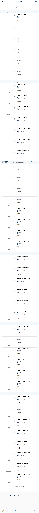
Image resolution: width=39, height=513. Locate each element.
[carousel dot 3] (9, 216)
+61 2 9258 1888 (34, 11)
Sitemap (23, 510)
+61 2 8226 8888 (34, 252)
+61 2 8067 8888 (34, 393)
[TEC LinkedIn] (6, 495)
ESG (14, 499)
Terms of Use (13, 510)
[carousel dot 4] (9, 114)
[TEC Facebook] (2, 495)
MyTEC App (3, 504)
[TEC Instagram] (10, 495)
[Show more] (2, 1)
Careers (3, 501)
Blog (26, 499)
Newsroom (27, 501)
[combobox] (33, 5)
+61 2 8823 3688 (34, 161)
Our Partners (3, 502)
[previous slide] (3, 19)
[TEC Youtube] (14, 495)
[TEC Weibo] (19, 495)
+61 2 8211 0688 (34, 322)
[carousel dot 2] (8, 114)
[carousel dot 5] (9, 471)
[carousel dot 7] (10, 471)
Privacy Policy (7, 510)
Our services (4, 507)
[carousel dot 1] (8, 92)
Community (15, 501)
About (2, 499)
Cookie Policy (18, 510)
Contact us (35, 1)
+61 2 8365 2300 (34, 81)
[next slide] (14, 19)
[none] (6, 5)
